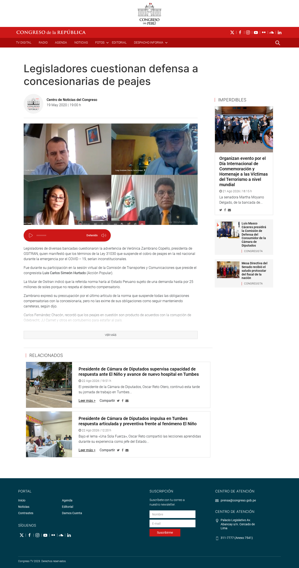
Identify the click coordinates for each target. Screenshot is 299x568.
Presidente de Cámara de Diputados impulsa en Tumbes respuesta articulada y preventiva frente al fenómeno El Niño (138, 421)
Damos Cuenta (72, 513)
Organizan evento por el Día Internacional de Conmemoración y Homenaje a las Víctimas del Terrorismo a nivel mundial (243, 171)
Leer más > (87, 401)
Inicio (21, 500)
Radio (43, 42)
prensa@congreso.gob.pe (238, 500)
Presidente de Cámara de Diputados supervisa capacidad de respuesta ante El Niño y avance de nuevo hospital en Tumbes (139, 371)
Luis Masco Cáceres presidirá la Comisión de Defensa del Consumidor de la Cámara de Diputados (254, 234)
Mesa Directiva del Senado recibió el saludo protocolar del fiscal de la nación (254, 270)
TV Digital (23, 42)
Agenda (61, 42)
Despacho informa (148, 42)
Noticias (81, 42)
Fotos (99, 42)
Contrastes (25, 513)
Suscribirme (165, 532)
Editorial (119, 42)
